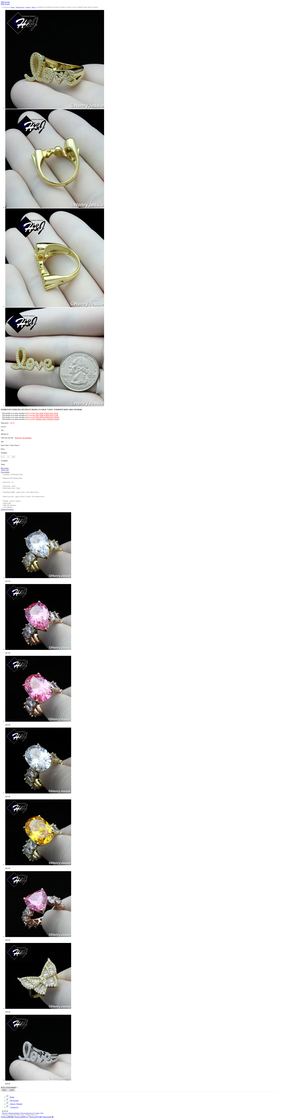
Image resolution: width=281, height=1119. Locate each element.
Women (28, 7)
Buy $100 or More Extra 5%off (47, 413)
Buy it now (5, 468)
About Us (5, 1113)
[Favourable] (31, 413)
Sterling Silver (20, 7)
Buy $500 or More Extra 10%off (47, 417)
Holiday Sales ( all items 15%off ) (48, 419)
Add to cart (5, 470)
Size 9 (17, 445)
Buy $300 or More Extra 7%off (47, 415)
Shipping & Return (14, 1113)
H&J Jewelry (5, 2)
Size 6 (3, 445)
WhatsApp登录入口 (21, 1117)
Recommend (27, 438)
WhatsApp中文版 (35, 1117)
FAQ (42, 1113)
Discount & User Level (27, 1113)
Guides (37, 1113)
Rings (34, 7)
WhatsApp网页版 (7, 1117)
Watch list (18, 438)
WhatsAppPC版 (48, 1117)
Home (12, 7)
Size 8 (12, 445)
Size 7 (8, 445)
